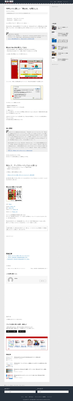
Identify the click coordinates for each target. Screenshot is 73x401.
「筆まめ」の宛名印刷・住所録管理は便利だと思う (17, 257)
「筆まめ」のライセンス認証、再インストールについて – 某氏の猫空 (20, 175)
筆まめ (10, 204)
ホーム (22, 396)
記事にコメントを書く (11, 331)
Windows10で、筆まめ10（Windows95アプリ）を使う (18, 259)
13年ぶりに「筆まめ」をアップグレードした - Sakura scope (20, 150)
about (26, 396)
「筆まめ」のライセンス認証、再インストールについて (18, 255)
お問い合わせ (22, 331)
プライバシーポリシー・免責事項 (40, 396)
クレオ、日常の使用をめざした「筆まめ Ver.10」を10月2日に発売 (21, 38)
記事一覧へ (43, 280)
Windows (13, 11)
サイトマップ (49, 396)
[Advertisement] (14, 243)
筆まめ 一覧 (12, 206)
